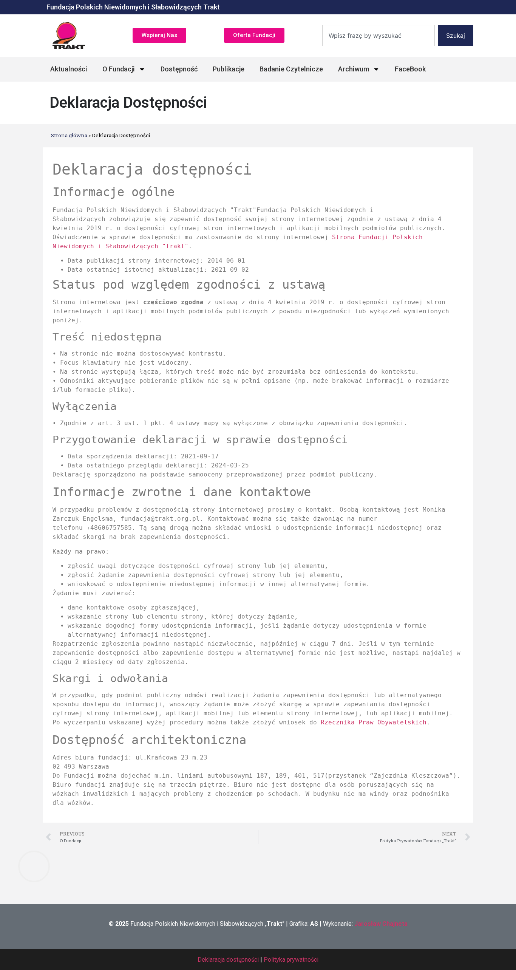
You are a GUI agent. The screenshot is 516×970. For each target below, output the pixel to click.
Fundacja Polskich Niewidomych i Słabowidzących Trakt (133, 7)
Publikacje (228, 69)
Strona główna (69, 135)
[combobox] (378, 35)
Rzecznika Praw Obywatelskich (373, 722)
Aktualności (68, 69)
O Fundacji (118, 69)
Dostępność (179, 69)
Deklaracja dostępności (228, 959)
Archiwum (353, 69)
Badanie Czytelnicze (291, 69)
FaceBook (410, 69)
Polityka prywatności (291, 959)
